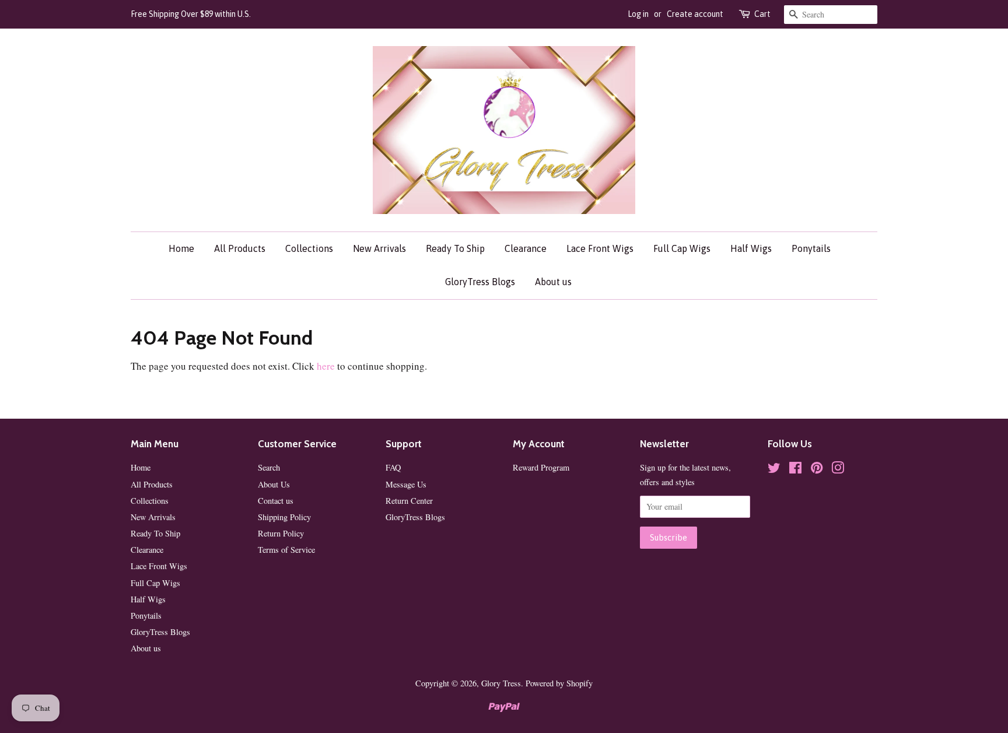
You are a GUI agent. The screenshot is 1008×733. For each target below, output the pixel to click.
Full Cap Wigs (681, 248)
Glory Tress (501, 683)
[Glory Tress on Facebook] (795, 469)
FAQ (393, 467)
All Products (239, 248)
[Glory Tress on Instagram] (837, 469)
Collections (309, 248)
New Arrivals (379, 248)
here (326, 366)
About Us (274, 484)
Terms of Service (286, 549)
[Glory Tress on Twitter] (774, 469)
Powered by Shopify (559, 683)
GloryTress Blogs (480, 281)
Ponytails (811, 248)
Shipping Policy (284, 516)
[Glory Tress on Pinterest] (816, 469)
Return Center (409, 500)
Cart (762, 14)
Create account (695, 14)
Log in (638, 14)
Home (181, 248)
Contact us (275, 500)
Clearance (526, 248)
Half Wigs (751, 248)
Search (269, 467)
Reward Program (541, 467)
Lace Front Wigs (600, 248)
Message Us (406, 484)
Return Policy (281, 533)
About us (553, 281)
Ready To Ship (455, 248)
